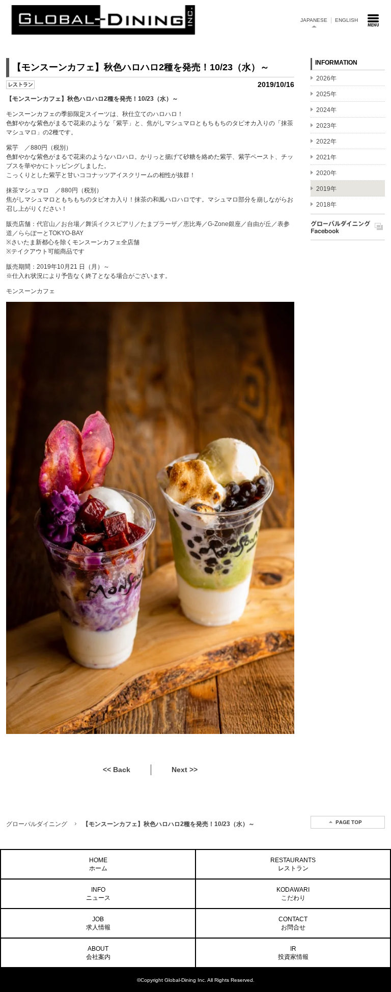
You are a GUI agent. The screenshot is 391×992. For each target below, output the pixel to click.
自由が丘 (259, 224)
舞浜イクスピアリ (110, 224)
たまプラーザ (159, 224)
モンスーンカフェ (30, 291)
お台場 (70, 224)
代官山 (46, 224)
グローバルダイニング (36, 824)
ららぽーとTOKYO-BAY (50, 233)
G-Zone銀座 (224, 224)
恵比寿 (192, 224)
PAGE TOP (348, 822)
